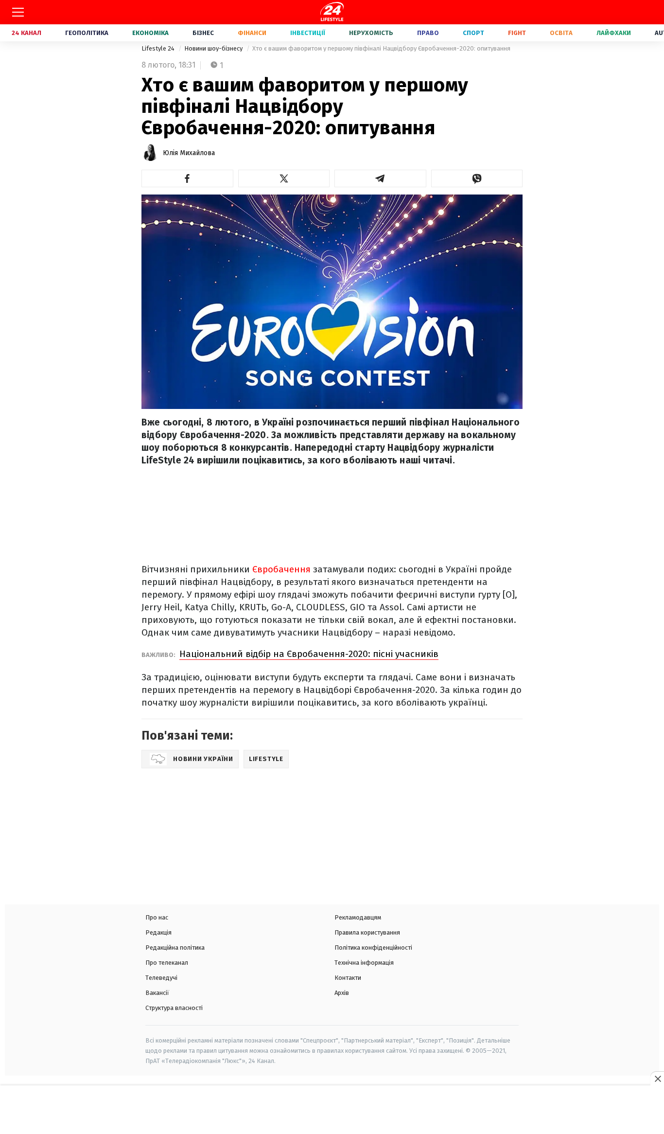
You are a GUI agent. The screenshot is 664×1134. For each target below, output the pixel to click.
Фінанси (252, 32)
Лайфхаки (613, 32)
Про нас (156, 917)
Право (428, 32)
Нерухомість (371, 32)
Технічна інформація (364, 962)
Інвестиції (307, 32)
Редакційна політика (175, 947)
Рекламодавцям (357, 917)
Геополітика (86, 32)
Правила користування (367, 932)
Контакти (347, 977)
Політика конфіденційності (373, 947)
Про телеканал (166, 962)
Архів (341, 992)
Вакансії (157, 992)
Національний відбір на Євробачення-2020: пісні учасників (308, 653)
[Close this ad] (657, 1078)
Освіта (561, 32)
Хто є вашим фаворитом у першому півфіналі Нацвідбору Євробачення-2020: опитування (381, 48)
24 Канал (26, 32)
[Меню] (18, 12)
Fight (517, 32)
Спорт (473, 32)
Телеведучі (161, 977)
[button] (187, 178)
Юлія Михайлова (189, 153)
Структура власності (174, 1007)
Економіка (150, 32)
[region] (332, 1110)
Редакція (158, 932)
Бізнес (203, 32)
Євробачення (282, 569)
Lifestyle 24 (158, 48)
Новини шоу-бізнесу (214, 48)
